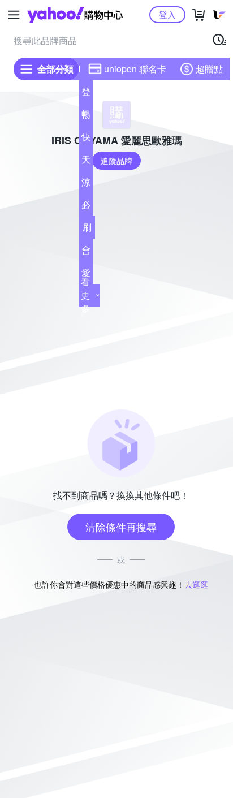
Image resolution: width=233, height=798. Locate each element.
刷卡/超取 (87, 230)
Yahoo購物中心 (75, 15)
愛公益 (85, 275)
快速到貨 (85, 139)
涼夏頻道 (85, 184)
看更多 (85, 295)
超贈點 (209, 68)
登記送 (85, 94)
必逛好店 (85, 207)
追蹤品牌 (116, 160)
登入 (167, 14)
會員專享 (85, 252)
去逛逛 (196, 584)
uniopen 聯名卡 (135, 68)
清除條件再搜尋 (121, 526)
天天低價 (85, 162)
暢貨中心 (85, 116)
